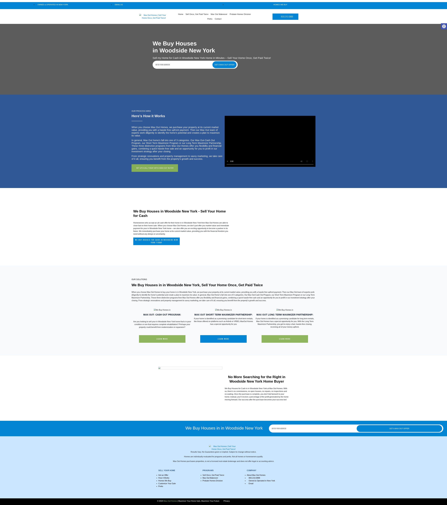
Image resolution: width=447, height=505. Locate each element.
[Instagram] (393, 6)
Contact (218, 19)
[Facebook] (389, 6)
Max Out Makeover (219, 14)
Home (180, 14)
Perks (209, 19)
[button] (444, 26)
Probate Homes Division (240, 14)
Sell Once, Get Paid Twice (197, 14)
